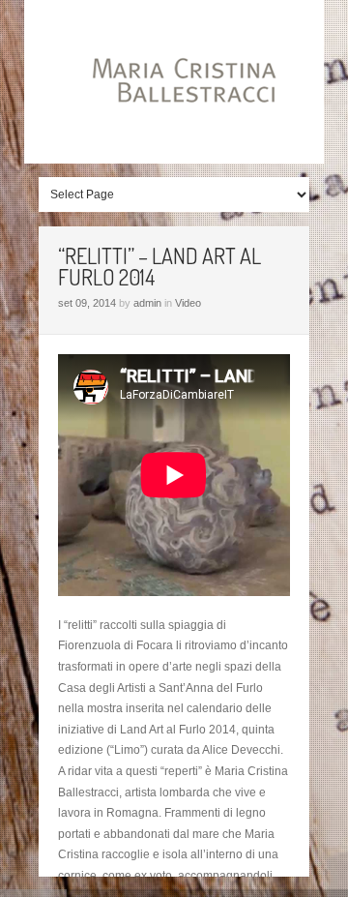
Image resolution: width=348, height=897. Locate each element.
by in (129, 303)
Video (188, 303)
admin (147, 303)
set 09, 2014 (87, 303)
